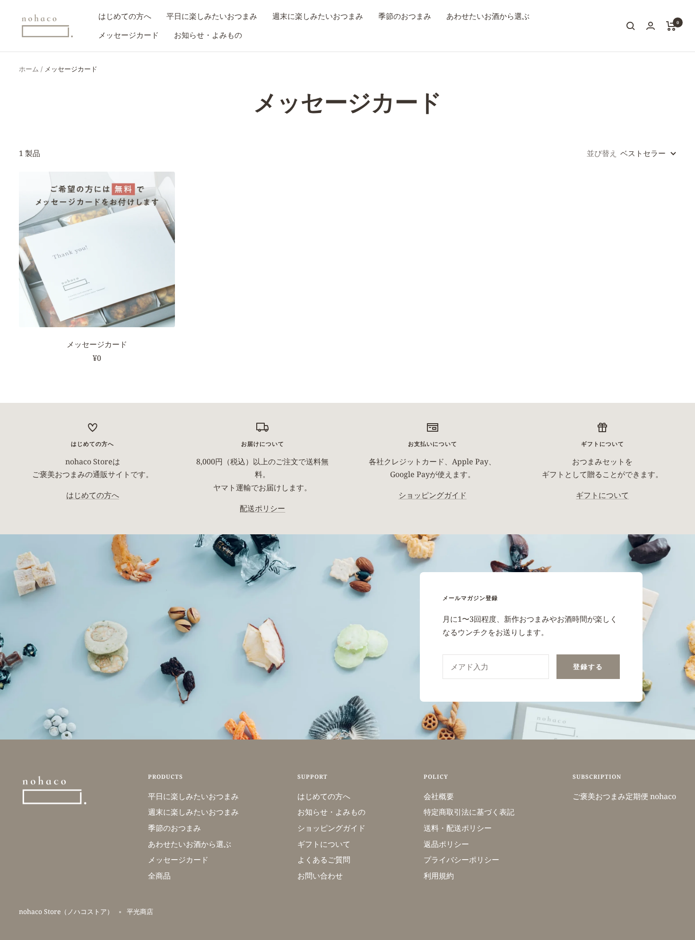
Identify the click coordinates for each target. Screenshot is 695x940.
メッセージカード (128, 35)
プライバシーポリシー (461, 859)
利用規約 (439, 875)
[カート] (671, 26)
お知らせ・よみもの (208, 35)
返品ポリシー (446, 844)
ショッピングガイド (433, 495)
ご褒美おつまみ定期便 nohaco (624, 796)
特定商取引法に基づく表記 (469, 812)
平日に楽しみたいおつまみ (211, 16)
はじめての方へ (124, 16)
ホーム (29, 68)
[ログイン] (650, 26)
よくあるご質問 (323, 859)
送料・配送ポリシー (458, 828)
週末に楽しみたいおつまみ (317, 16)
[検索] (630, 26)
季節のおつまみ (404, 16)
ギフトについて (602, 495)
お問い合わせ (320, 875)
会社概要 (439, 796)
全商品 (159, 875)
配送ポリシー (262, 508)
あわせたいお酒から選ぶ (488, 16)
